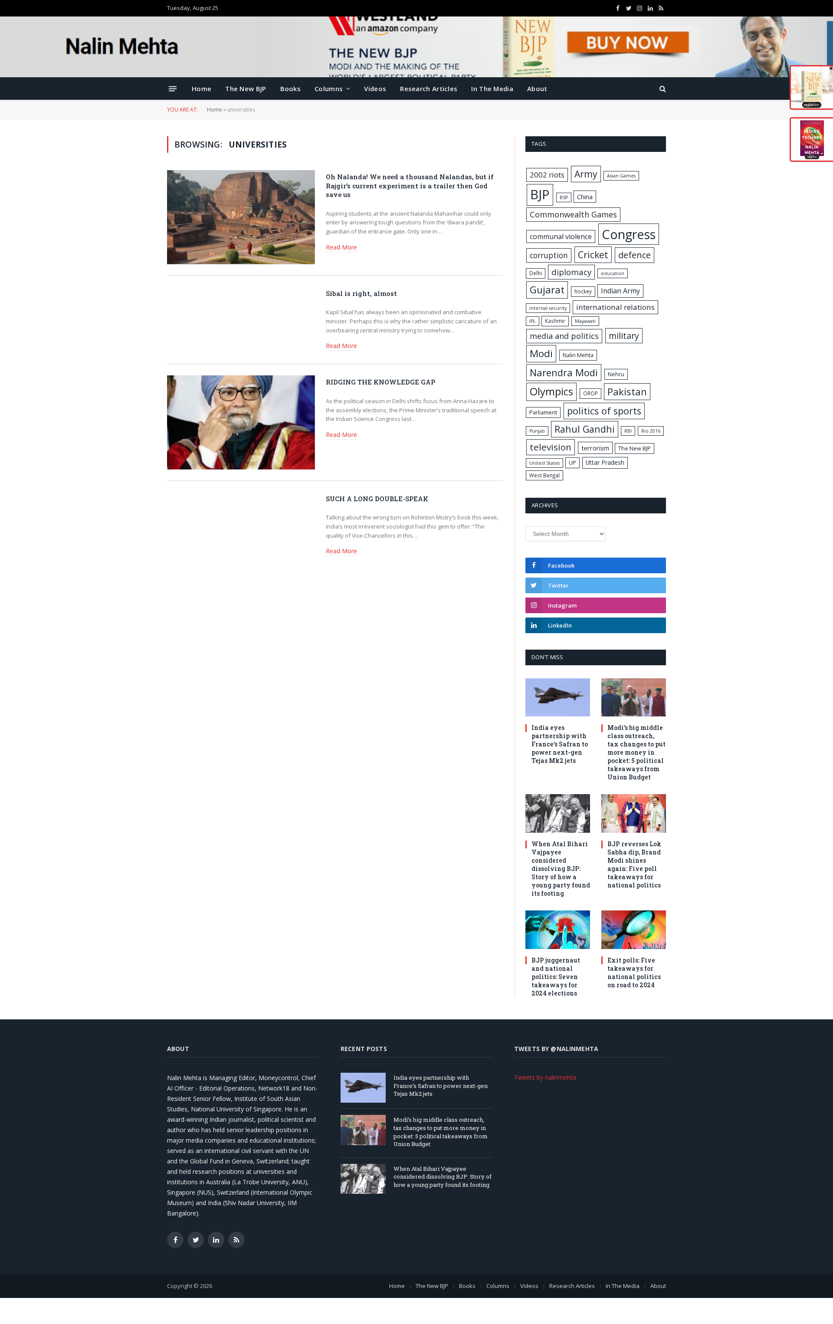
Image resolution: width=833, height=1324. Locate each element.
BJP (540, 194)
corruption (549, 255)
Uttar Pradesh (605, 462)
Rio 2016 (650, 431)
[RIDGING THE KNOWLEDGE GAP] (241, 422)
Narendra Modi (564, 372)
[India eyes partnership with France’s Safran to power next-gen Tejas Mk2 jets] (557, 697)
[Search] (662, 89)
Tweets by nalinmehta (545, 1077)
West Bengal (544, 475)
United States (544, 463)
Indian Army (620, 291)
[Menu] (173, 88)
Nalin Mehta (578, 355)
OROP (590, 393)
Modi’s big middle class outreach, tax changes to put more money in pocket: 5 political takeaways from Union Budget (636, 752)
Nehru (616, 374)
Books (290, 88)
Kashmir (555, 320)
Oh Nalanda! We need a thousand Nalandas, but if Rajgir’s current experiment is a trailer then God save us (410, 185)
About (537, 88)
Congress (629, 234)
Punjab (537, 431)
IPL (532, 321)
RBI (628, 431)
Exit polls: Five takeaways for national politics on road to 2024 (634, 972)
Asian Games (621, 176)
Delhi (535, 272)
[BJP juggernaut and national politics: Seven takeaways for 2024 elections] (557, 929)
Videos (375, 88)
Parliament (543, 412)
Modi (541, 353)
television (550, 447)
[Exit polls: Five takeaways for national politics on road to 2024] (633, 929)
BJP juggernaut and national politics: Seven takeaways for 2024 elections (555, 976)
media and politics (564, 336)
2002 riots (547, 175)
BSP (564, 197)
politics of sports (604, 410)
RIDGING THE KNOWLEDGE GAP (380, 382)
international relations (615, 307)
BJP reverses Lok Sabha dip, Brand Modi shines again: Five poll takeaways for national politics (634, 864)
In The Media (492, 88)
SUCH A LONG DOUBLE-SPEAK (377, 498)
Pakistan (627, 391)
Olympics (551, 391)
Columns (329, 88)
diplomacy (571, 272)
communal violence (561, 236)
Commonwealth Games (573, 214)
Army (585, 174)
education (612, 273)
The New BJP (245, 88)
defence (634, 255)
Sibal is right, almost (361, 293)
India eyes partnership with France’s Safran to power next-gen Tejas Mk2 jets (559, 744)
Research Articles (428, 88)
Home (201, 88)
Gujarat (547, 289)
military (624, 336)
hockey (583, 291)
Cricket (593, 254)
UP (572, 463)
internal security (548, 308)
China (585, 196)
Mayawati (585, 321)
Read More (341, 247)
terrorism (595, 448)
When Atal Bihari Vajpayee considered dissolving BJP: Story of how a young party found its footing (560, 868)
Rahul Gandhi (584, 429)
